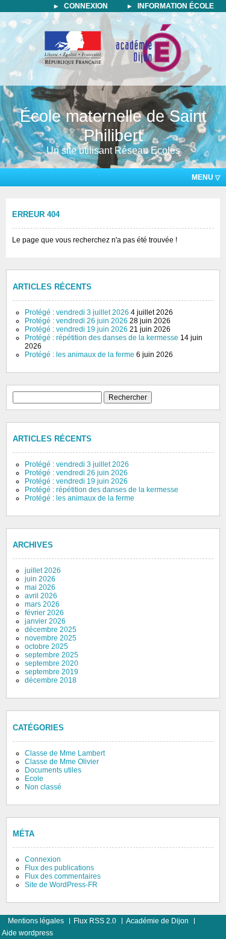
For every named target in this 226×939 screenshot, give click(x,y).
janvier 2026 (45, 621)
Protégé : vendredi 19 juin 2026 (76, 329)
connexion (86, 6)
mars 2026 (42, 604)
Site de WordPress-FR (61, 885)
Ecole (34, 778)
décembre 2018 (51, 680)
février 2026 (44, 613)
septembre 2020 (51, 663)
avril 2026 (41, 596)
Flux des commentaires (63, 876)
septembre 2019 (51, 672)
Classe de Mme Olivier (62, 761)
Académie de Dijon (157, 921)
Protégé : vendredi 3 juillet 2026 (77, 312)
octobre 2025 (46, 646)
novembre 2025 (51, 638)
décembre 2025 (51, 629)
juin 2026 (40, 579)
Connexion (43, 859)
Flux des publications (59, 868)
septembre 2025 (51, 655)
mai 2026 (40, 587)
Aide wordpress (27, 933)
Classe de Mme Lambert (65, 753)
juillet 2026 (43, 570)
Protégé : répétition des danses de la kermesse (101, 338)
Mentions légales (36, 921)
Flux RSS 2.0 (95, 921)
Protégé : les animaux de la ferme (79, 354)
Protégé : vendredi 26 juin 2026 (76, 321)
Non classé (43, 787)
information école (175, 6)
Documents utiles (53, 770)
